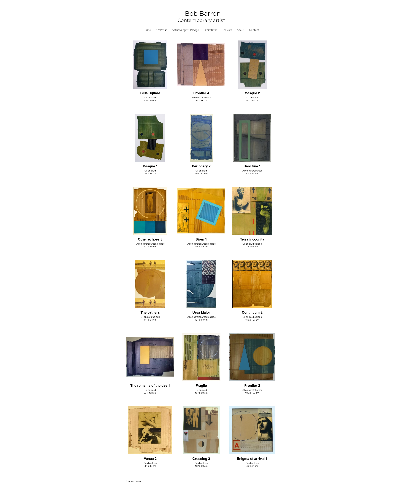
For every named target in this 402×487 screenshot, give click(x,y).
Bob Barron (201, 13)
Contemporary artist (201, 20)
